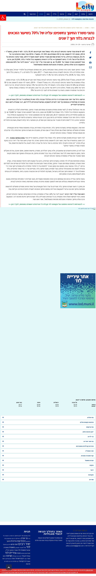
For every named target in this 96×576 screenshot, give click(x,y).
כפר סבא (8, 572)
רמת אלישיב (8, 558)
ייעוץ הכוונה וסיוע (88, 432)
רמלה (13, 558)
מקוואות (91, 475)
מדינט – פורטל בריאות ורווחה (31, 570)
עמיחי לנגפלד (26, 556)
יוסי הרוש (14, 544)
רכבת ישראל (20, 558)
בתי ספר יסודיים (89, 441)
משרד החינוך (14, 550)
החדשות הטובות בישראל (15, 570)
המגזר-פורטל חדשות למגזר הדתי (53, 570)
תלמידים (6, 561)
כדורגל (5, 544)
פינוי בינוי (18, 556)
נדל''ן (7, 550)
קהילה (14, 556)
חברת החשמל (89, 460)
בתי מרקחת (90, 427)
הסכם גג (28, 541)
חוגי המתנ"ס (90, 451)
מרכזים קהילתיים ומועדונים (85, 446)
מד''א (24, 547)
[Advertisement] (48, 241)
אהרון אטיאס (27, 535)
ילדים (8, 544)
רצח (18, 561)
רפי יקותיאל (22, 561)
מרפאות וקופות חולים (87, 422)
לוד (28, 547)
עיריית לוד (10, 553)
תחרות (14, 561)
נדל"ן (3, 572)
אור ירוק (21, 535)
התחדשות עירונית (18, 540)
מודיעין (42, 570)
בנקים (92, 465)
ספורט (87, 28)
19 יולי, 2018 (75, 44)
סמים (22, 553)
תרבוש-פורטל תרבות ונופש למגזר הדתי (74, 570)
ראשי (92, 28)
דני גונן (14, 538)
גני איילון (18, 538)
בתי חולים (90, 417)
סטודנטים (27, 553)
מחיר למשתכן (18, 547)
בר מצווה (7, 535)
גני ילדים (91, 436)
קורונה (9, 555)
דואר (92, 470)
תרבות (28, 564)
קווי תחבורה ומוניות (87, 455)
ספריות (91, 479)
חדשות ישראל (15, 572)
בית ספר (12, 535)
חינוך (8, 541)
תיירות (10, 561)
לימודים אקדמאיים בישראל (27, 572)
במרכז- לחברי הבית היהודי (45, 572)
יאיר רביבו (24, 544)
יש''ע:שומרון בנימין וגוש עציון (61, 572)
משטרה (12, 547)
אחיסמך (17, 535)
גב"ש (71, 572)
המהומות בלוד (7, 538)
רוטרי (25, 558)
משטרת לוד (22, 550)
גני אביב (24, 538)
